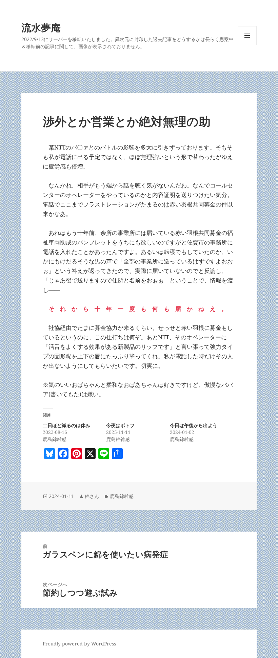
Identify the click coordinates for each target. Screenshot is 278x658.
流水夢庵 (41, 27)
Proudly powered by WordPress (79, 643)
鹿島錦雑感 (122, 496)
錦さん (92, 496)
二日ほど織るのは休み (66, 425)
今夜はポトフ (120, 425)
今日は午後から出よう (193, 425)
